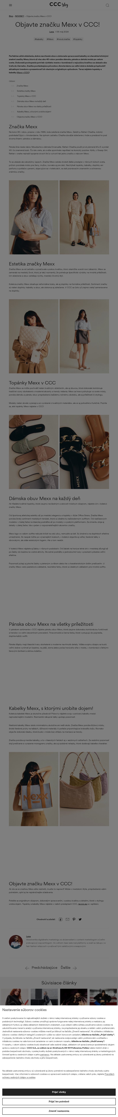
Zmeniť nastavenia (59, 1111)
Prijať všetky (59, 1092)
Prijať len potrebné (59, 1101)
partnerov (44, 1054)
